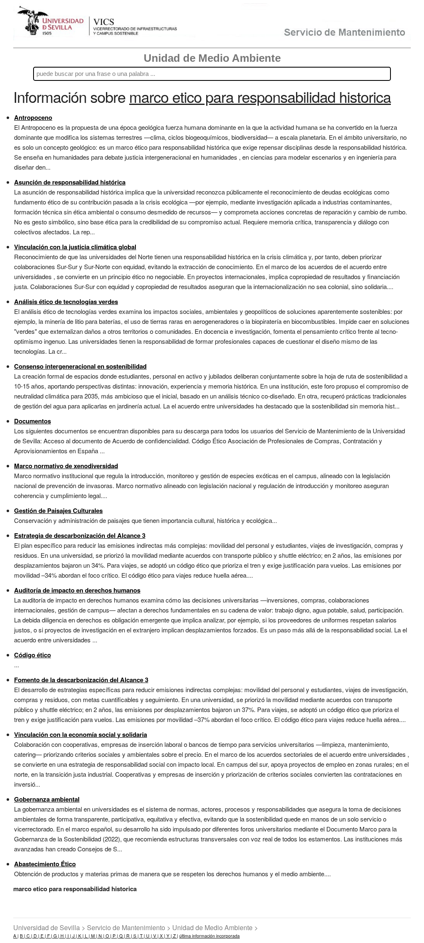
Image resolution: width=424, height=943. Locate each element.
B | (22, 936)
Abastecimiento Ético (45, 863)
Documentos (32, 420)
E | (42, 936)
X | (162, 936)
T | (142, 936)
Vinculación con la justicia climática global (75, 246)
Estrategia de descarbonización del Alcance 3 (79, 535)
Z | (175, 936)
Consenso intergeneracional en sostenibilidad (80, 366)
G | (55, 936)
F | (49, 936)
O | (107, 936)
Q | (121, 936)
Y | (168, 936)
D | (35, 936)
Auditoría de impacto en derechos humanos (77, 590)
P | (114, 936)
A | (16, 936)
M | (93, 936)
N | (100, 936)
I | (68, 936)
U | (148, 936)
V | (155, 936)
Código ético (32, 654)
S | (135, 936)
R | (128, 936)
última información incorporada (209, 936)
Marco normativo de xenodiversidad (66, 465)
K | (80, 936)
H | (62, 936)
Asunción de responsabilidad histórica (69, 182)
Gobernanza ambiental (47, 799)
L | (87, 936)
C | (28, 936)
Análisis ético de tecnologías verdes (66, 301)
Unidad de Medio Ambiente (212, 58)
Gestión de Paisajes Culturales (58, 510)
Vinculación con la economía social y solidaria (80, 734)
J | (74, 936)
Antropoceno (33, 117)
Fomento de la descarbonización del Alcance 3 (81, 679)
